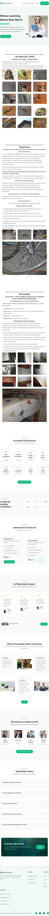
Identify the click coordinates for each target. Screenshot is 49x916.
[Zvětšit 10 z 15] (14, 107)
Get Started (44, 3)
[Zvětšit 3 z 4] (45, 231)
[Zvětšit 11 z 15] (29, 107)
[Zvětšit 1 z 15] (14, 71)
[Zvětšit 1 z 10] (14, 354)
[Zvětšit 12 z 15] (45, 107)
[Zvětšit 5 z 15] (29, 83)
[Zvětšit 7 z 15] (14, 95)
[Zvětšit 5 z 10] (29, 366)
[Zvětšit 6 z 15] (45, 83)
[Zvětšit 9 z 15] (45, 95)
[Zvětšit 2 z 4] (29, 231)
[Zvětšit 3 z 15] (45, 71)
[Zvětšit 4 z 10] (14, 366)
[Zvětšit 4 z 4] (45, 243)
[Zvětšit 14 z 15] (29, 119)
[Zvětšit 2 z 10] (29, 354)
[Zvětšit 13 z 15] (14, 119)
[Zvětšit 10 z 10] (45, 390)
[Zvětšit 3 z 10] (45, 354)
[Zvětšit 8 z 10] (29, 378)
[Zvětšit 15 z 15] (45, 119)
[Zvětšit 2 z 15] (29, 71)
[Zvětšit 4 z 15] (14, 83)
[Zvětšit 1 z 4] (14, 231)
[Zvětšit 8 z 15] (29, 95)
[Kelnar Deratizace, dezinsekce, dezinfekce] (6, 3)
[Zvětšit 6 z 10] (45, 366)
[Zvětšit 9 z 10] (45, 378)
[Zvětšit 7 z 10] (14, 378)
